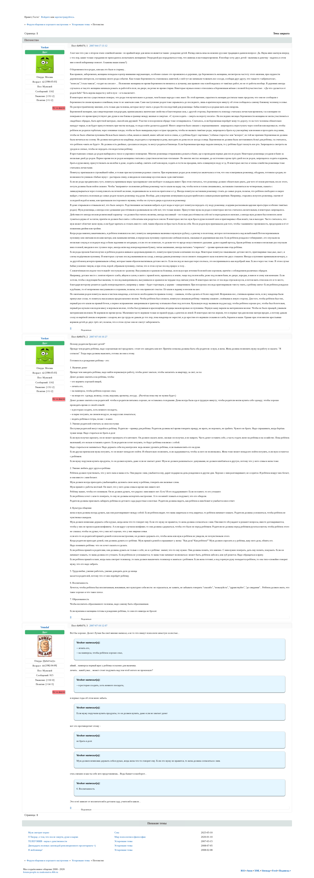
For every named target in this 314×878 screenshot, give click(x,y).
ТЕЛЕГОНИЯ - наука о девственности (47, 841)
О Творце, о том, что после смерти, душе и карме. (53, 837)
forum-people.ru (31, 872)
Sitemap (266, 870)
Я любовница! (35, 850)
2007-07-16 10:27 (98, 336)
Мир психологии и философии (130, 837)
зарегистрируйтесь (64, 17)
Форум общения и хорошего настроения (47, 24)
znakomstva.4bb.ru (48, 872)
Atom (249, 870)
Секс (116, 832)
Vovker (45, 47)
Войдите (45, 17)
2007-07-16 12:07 (98, 625)
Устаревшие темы (81, 24)
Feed (274, 870)
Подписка (284, 870)
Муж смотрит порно (38, 832)
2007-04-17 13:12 (98, 45)
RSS (243, 870)
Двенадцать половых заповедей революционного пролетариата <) (62, 845)
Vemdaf (45, 627)
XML (257, 870)
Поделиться (82, 330)
